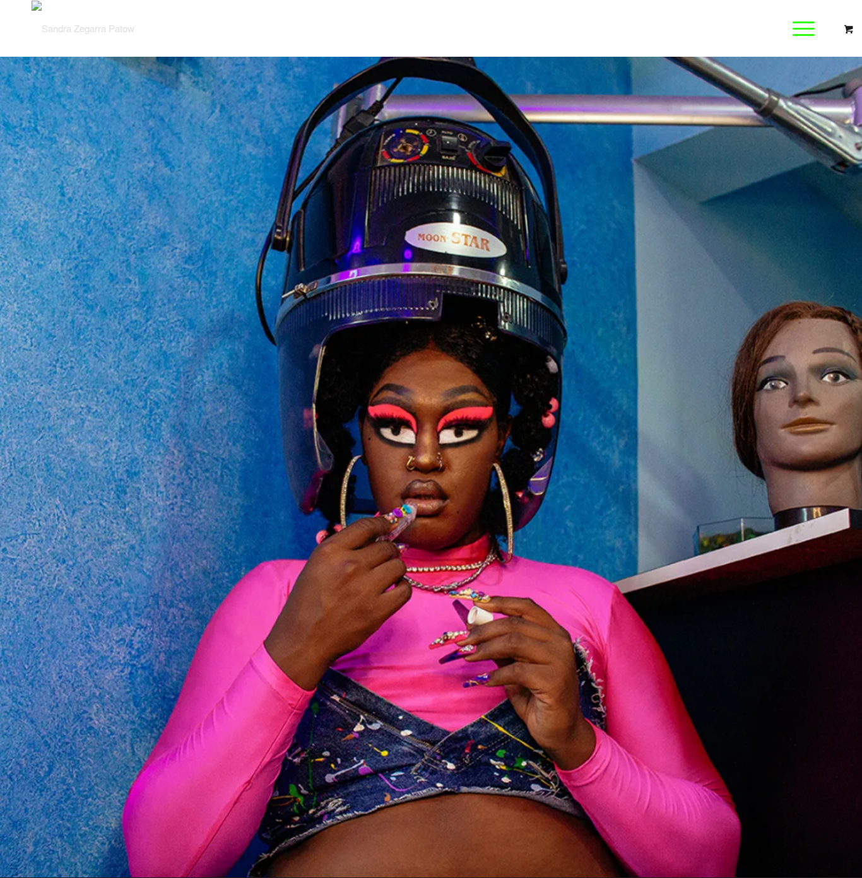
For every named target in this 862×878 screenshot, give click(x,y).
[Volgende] (834, 467)
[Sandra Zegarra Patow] (83, 28)
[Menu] (799, 28)
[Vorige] (28, 467)
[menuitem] (807, 28)
